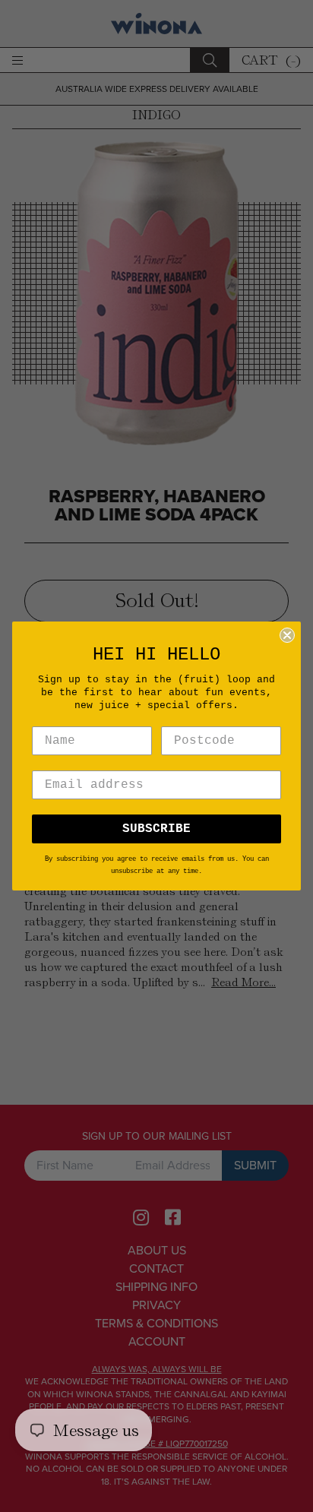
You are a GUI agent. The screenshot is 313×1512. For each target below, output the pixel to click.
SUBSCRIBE (156, 829)
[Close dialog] (287, 635)
